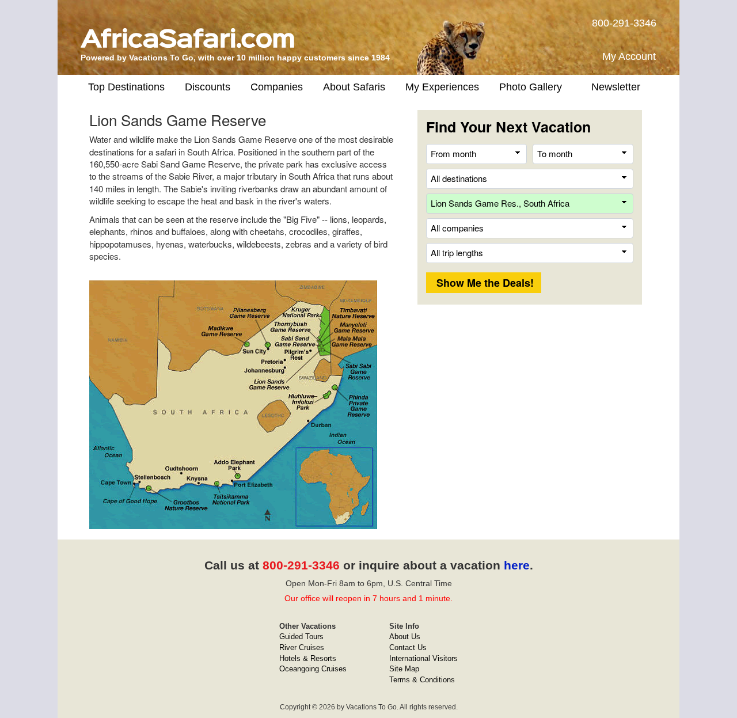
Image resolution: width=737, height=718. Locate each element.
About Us (404, 636)
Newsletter (615, 87)
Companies (276, 87)
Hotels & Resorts (307, 658)
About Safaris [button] (354, 87)
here (517, 565)
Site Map (404, 668)
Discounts (207, 87)
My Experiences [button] (442, 87)
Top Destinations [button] (126, 87)
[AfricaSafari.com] (187, 34)
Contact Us (408, 647)
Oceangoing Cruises (313, 668)
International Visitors (423, 658)
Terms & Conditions (422, 679)
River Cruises (301, 647)
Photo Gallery (530, 87)
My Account (629, 56)
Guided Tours (301, 636)
